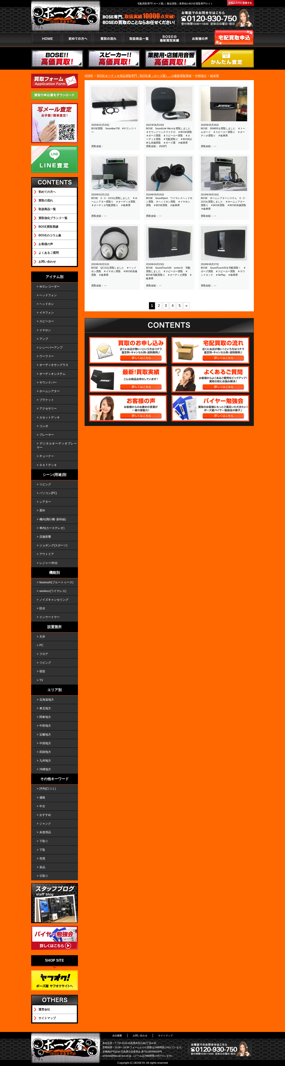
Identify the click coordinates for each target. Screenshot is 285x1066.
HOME (46, 38)
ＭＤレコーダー (49, 286)
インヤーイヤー (49, 617)
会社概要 (117, 1035)
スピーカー (46, 321)
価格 (42, 797)
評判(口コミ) (47, 788)
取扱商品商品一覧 (138, 38)
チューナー (46, 456)
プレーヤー (46, 434)
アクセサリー (48, 408)
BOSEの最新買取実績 (168, 38)
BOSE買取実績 (48, 226)
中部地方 (201, 75)
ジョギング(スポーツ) (53, 545)
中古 (42, 806)
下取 (42, 849)
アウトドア (46, 554)
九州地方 (45, 760)
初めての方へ (77, 38)
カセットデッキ (49, 417)
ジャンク (45, 823)
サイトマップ (47, 1018)
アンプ (43, 338)
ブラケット (46, 399)
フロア (43, 654)
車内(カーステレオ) (51, 528)
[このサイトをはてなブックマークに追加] (240, 3)
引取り (43, 876)
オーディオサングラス (53, 365)
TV (41, 680)
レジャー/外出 (48, 563)
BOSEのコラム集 (50, 235)
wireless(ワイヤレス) (52, 591)
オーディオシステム (52, 373)
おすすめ (45, 815)
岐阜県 (214, 75)
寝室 (42, 671)
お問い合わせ (47, 261)
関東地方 (45, 717)
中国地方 (45, 743)
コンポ (43, 426)
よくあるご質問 (49, 252)
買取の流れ (107, 38)
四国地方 (45, 752)
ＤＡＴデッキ (48, 465)
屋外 (42, 510)
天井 (42, 636)
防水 (42, 608)
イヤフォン (46, 312)
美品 (42, 867)
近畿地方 (45, 734)
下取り (43, 841)
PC (41, 645)
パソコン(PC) (48, 493)
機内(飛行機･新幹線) (52, 519)
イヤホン (45, 330)
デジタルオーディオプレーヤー (57, 445)
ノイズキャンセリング (53, 599)
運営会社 (44, 1009)
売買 (42, 858)
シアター (45, 501)
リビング (45, 484)
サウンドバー (48, 382)
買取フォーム (234, 38)
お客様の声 (199, 38)
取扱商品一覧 (47, 209)
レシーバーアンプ (51, 347)
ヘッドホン (46, 304)
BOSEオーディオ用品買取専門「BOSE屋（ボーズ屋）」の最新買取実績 (144, 75)
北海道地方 (46, 699)
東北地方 (45, 708)
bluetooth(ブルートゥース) (56, 582)
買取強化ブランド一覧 (53, 218)
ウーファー (46, 356)
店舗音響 (45, 536)
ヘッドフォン (48, 295)
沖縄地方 (45, 769)
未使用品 (45, 832)
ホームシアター (49, 391)
